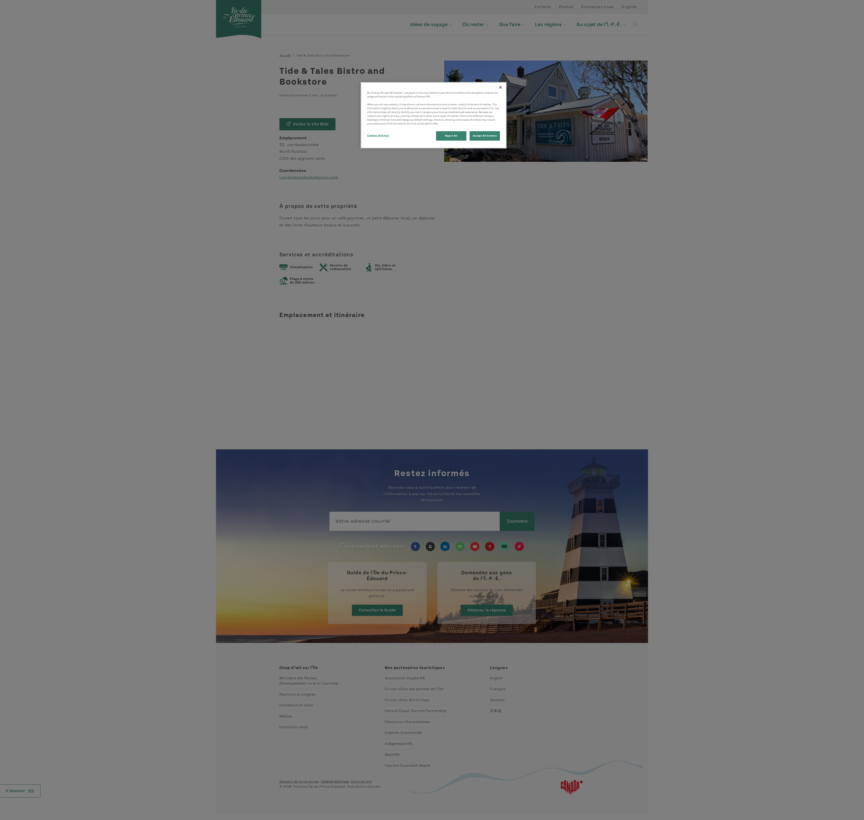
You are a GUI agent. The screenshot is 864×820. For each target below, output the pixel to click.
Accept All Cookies (485, 135)
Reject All (451, 135)
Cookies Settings (378, 135)
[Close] (500, 87)
